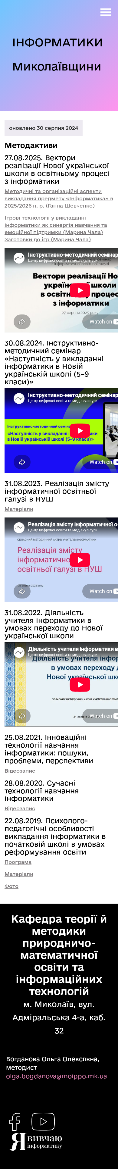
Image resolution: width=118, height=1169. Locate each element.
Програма (18, 862)
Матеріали (19, 509)
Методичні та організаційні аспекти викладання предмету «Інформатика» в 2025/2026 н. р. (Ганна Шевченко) (59, 198)
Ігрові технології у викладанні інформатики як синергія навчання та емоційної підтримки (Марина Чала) (56, 225)
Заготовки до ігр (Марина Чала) (48, 239)
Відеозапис (20, 771)
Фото (11, 886)
